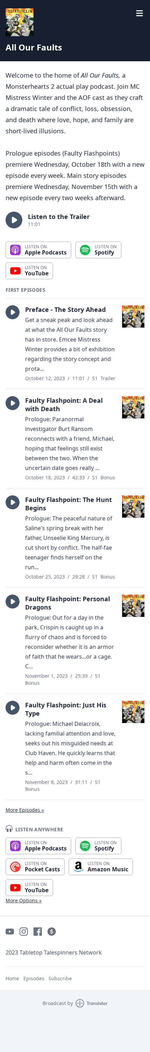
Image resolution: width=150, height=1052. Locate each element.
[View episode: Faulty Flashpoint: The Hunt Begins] (133, 506)
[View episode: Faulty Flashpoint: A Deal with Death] (133, 407)
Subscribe (60, 978)
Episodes (33, 978)
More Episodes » (25, 810)
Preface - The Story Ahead (65, 309)
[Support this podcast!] (51, 931)
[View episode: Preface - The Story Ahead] (133, 316)
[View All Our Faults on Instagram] (24, 931)
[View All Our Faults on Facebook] (37, 931)
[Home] (75, 22)
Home (12, 978)
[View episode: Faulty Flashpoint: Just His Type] (133, 712)
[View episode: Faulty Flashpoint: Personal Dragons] (133, 606)
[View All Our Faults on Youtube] (10, 931)
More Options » (24, 900)
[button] (14, 220)
